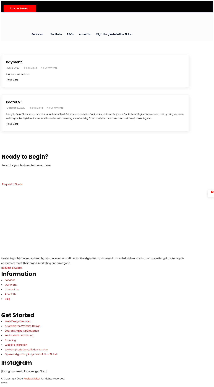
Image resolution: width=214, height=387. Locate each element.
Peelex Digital (30, 67)
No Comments (49, 67)
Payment (14, 62)
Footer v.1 (14, 102)
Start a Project (19, 8)
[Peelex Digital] (27, 20)
